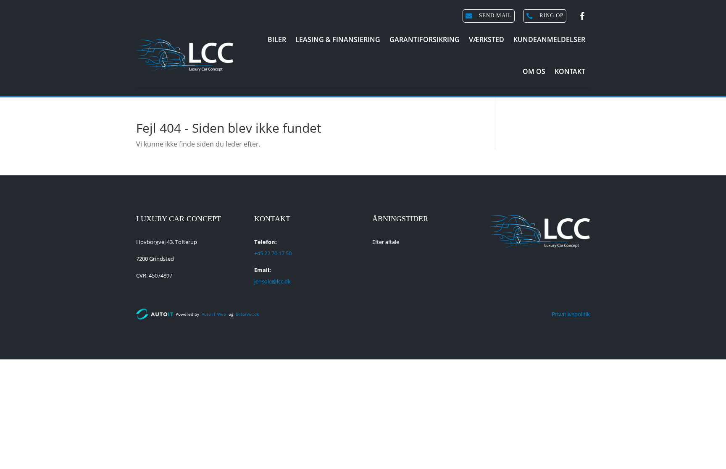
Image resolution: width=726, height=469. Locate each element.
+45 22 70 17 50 (273, 253)
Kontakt (570, 71)
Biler (277, 39)
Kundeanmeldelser (549, 39)
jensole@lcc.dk (272, 281)
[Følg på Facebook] (582, 16)
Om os (534, 71)
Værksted (486, 39)
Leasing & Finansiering (337, 39)
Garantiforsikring (424, 39)
